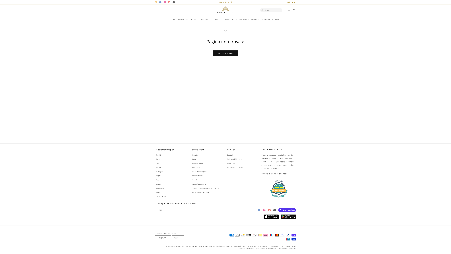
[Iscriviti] (194, 210)
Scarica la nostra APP (200, 184)
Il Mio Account (197, 176)
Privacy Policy (232, 163)
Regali (158, 176)
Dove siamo (196, 167)
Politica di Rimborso (235, 159)
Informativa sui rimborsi (288, 246)
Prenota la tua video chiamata (274, 174)
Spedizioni (231, 155)
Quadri (158, 184)
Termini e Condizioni (235, 167)
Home (194, 159)
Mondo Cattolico (176, 246)
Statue (158, 167)
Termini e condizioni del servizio (266, 248)
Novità (158, 155)
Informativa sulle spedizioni (287, 248)
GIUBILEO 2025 (161, 196)
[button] (262, 10)
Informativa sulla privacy (246, 248)
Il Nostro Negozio (198, 163)
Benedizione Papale (199, 172)
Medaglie (159, 172)
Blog (158, 192)
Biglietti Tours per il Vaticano (203, 192)
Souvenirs (160, 180)
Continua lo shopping (225, 53)
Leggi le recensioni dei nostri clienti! (205, 188)
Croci (158, 163)
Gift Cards (160, 188)
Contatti (195, 155)
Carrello (195, 180)
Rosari (158, 159)
